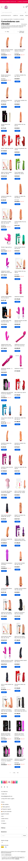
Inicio (2, 19)
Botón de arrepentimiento (6, 852)
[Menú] (1, 7)
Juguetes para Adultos (6, 15)
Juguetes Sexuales (5, 813)
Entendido (17, 858)
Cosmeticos (15, 15)
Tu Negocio (3, 823)
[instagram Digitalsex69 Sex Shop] (1, 787)
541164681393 (4, 791)
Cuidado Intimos (4, 818)
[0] (26, 7)
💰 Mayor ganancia (5, 806)
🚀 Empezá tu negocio (6, 809)
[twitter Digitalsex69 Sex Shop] (7, 787)
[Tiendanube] (6, 855)
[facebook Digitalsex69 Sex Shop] (4, 787)
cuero (2, 816)
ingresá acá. (23, 851)
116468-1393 (4, 794)
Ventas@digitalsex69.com (6, 796)
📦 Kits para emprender (6, 811)
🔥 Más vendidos (5, 804)
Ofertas (2, 802)
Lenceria (21, 15)
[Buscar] (25, 12)
